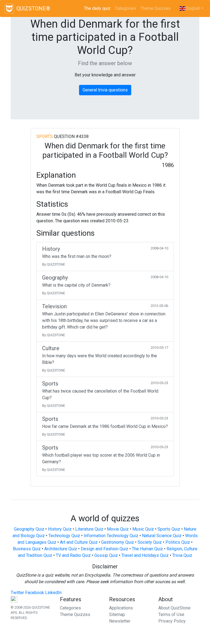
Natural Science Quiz (162, 535)
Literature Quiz (89, 529)
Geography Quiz (29, 529)
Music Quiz (143, 529)
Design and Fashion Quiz (104, 548)
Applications (121, 608)
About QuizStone (174, 608)
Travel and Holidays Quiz (145, 555)
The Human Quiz (147, 548)
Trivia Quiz (182, 555)
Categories (125, 8)
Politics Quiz (177, 542)
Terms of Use (171, 614)
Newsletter (119, 621)
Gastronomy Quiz (117, 542)
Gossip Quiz (106, 555)
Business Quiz (27, 548)
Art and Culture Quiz (79, 542)
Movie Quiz (118, 529)
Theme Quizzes (155, 8)
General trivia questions (105, 90)
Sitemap (117, 614)
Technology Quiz (64, 535)
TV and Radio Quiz (73, 555)
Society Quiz (150, 542)
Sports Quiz (169, 529)
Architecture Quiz (60, 548)
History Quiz (60, 529)
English (192, 8)
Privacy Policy (172, 621)
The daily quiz (98, 8)
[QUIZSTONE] (9, 8)
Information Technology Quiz (111, 535)
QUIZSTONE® (33, 8)
